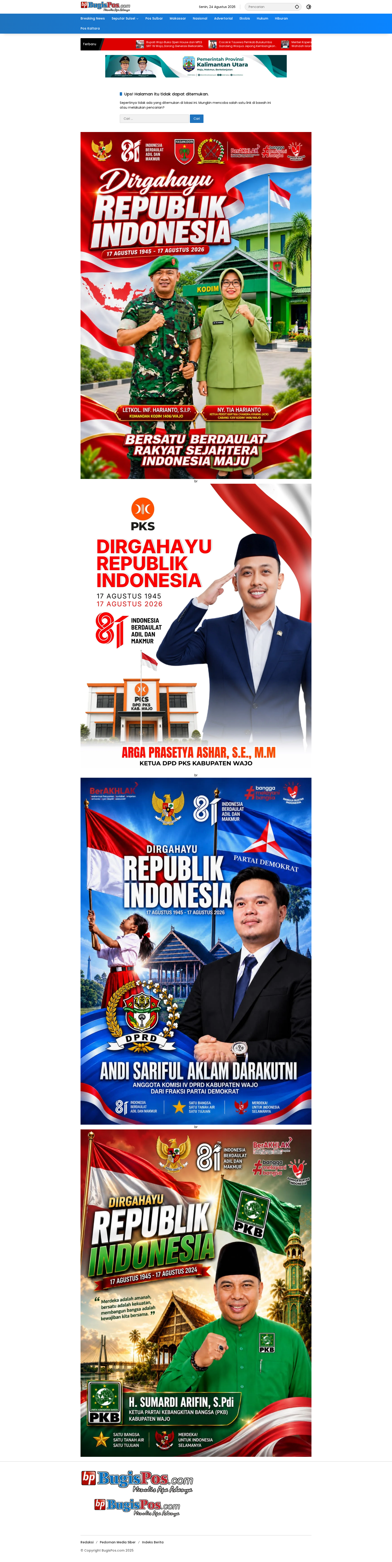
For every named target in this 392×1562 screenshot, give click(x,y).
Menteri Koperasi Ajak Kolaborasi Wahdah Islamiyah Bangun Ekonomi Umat (196, 44)
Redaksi (87, 1542)
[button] (296, 6)
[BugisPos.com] (105, 6)
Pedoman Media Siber (118, 1542)
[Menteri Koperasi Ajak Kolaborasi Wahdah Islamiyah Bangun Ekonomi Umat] (164, 44)
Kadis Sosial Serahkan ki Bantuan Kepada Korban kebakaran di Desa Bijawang (267, 44)
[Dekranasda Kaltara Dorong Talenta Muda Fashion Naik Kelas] (309, 44)
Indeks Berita (153, 1542)
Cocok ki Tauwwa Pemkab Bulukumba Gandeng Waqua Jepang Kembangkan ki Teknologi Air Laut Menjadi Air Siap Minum (126, 44)
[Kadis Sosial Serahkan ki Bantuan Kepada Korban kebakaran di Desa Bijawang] (236, 44)
